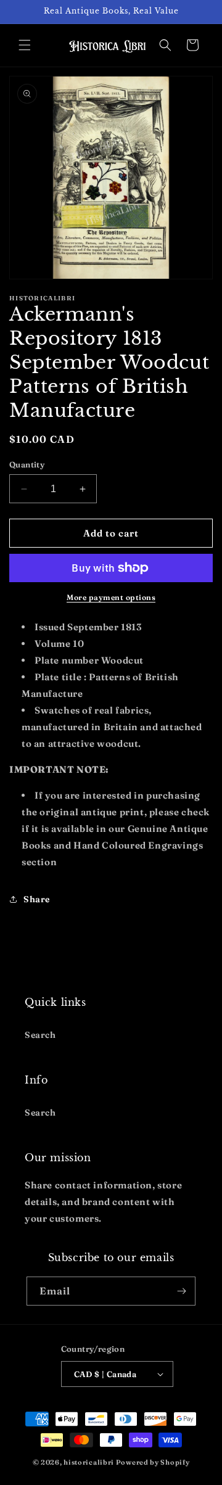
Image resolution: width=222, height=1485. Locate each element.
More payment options (111, 597)
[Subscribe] (181, 1291)
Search (40, 1034)
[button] (24, 45)
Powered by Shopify (153, 1462)
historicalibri (89, 1462)
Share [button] (36, 899)
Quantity (26, 464)
